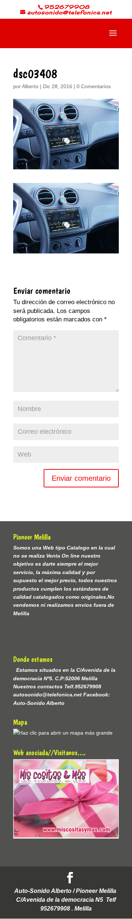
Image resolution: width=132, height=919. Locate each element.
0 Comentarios (94, 86)
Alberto (30, 86)
